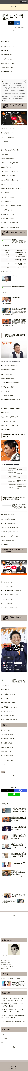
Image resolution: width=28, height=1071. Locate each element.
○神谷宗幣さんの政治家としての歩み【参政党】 (14, 91)
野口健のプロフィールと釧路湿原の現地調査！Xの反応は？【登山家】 (12, 1016)
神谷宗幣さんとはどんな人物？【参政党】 (13, 83)
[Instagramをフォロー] (20, 790)
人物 (4, 772)
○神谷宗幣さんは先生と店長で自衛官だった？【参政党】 (15, 88)
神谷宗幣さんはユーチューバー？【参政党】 (13, 98)
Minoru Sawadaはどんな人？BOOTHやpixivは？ (13, 1022)
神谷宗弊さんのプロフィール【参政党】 (12, 85)
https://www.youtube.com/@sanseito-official (11, 128)
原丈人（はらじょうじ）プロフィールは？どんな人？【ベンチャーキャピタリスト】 (13, 1010)
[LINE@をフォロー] (14, 794)
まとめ (4, 100)
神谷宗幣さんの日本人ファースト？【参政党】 (14, 96)
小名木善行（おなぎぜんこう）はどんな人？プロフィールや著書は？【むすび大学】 (13, 999)
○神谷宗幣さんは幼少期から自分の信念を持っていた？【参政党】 (15, 94)
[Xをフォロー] (7, 790)
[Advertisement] (14, 35)
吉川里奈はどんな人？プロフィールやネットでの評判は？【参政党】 (13, 1005)
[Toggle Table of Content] (23, 81)
